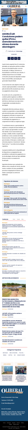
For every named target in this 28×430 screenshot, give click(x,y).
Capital (18, 219)
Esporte (13, 422)
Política (22, 422)
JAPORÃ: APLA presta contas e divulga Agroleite (12, 233)
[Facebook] (9, 58)
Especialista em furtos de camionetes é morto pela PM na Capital (15, 212)
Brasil (14, 219)
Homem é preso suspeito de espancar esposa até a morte (12, 265)
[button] (2, 6)
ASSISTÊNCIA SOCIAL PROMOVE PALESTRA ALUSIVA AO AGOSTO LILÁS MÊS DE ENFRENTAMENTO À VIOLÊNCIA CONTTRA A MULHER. (13, 240)
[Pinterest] (15, 58)
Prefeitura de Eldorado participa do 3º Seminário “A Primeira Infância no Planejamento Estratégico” (21, 378)
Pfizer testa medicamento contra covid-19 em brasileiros (13, 186)
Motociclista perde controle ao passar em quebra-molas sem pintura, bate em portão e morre (7, 378)
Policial (18, 422)
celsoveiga (19, 51)
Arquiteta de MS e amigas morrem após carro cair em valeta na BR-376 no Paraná (13, 260)
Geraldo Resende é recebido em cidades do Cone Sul (13, 254)
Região (10, 424)
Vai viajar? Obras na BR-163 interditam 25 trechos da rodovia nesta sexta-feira (15, 198)
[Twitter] (12, 58)
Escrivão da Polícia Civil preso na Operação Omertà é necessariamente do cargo (15, 206)
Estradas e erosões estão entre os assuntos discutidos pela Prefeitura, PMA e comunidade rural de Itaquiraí (14, 272)
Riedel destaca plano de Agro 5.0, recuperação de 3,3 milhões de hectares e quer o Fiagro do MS (13, 248)
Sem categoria (8, 210)
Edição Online (16, 424)
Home (4, 422)
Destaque (5, 28)
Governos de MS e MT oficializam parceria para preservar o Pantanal (14, 192)
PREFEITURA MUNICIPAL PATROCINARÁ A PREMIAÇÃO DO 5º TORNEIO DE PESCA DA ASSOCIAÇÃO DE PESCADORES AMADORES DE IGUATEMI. (13, 226)
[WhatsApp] (19, 58)
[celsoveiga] (7, 51)
